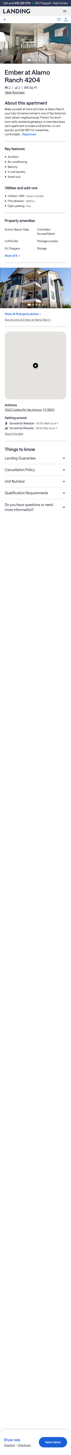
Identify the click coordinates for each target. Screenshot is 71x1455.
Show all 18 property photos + (23, 314)
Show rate (12, 1440)
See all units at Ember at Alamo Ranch (27, 319)
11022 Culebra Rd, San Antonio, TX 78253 (29, 409)
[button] (35, 365)
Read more (29, 134)
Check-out (24, 1445)
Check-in (9, 1445)
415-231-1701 (23, 3)
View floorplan (15, 92)
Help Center (60, 3)
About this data (14, 433)
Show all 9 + (12, 255)
